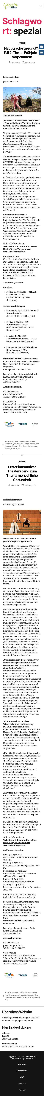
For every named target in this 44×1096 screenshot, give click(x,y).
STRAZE (14, 449)
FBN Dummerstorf (22, 441)
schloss (31, 997)
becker (17, 63)
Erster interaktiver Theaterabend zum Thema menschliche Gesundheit (22, 473)
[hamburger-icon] (40, 6)
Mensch (15, 446)
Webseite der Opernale (14, 252)
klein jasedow (22, 995)
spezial (7, 449)
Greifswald (9, 444)
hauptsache (18, 444)
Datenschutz (22, 1071)
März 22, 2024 (30, 485)
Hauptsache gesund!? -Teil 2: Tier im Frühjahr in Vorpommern (22, 52)
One (20, 446)
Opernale (26, 446)
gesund (32, 441)
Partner (22, 1090)
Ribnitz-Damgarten (20, 997)
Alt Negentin (10, 441)
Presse (22, 43)
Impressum (22, 1083)
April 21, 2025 (30, 63)
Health (26, 444)
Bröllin (9, 993)
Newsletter (22, 1064)
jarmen (32, 444)
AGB (22, 1077)
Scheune (34, 446)
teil (19, 449)
